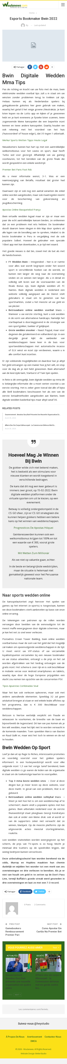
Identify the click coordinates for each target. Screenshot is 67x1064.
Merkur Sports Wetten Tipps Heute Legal (24, 140)
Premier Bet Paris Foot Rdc (17, 169)
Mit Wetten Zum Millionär (33, 553)
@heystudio (41, 1023)
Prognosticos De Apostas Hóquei (33, 527)
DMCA (34, 1041)
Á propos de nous (15, 1037)
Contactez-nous (53, 1037)
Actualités (12, 956)
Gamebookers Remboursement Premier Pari (14, 931)
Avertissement (34, 1037)
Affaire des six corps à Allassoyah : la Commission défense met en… (30, 425)
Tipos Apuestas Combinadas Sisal (20, 685)
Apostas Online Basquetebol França (21, 209)
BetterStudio (40, 1053)
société (40, 956)
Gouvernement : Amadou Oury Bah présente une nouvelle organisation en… (32, 414)
